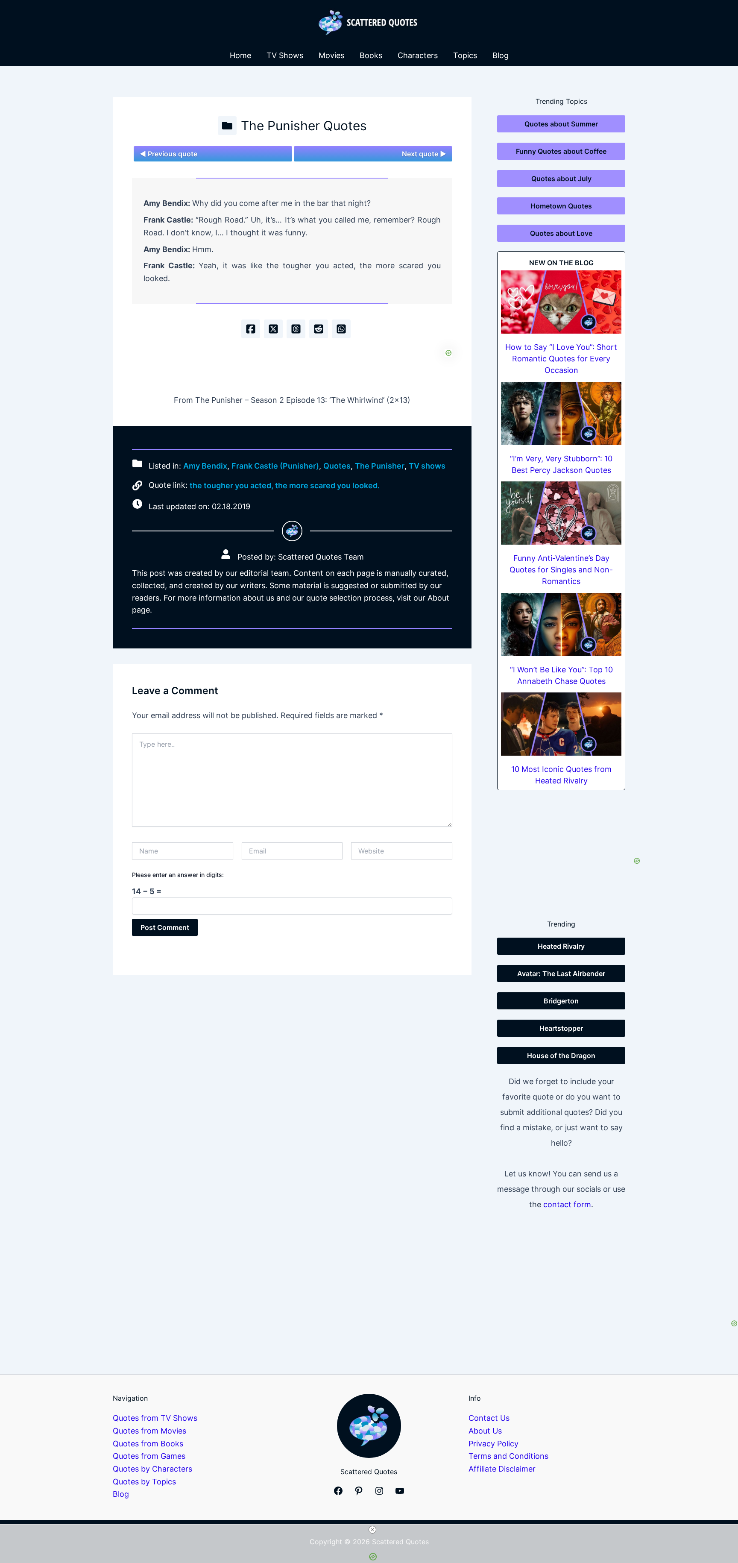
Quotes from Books (148, 1443)
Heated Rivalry (561, 946)
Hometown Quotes (561, 206)
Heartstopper (561, 1028)
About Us (485, 1430)
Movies (331, 55)
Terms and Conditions (508, 1456)
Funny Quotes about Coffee (561, 151)
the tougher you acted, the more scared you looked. (285, 485)
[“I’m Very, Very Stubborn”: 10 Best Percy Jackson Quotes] (561, 413)
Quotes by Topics (144, 1481)
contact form (567, 1204)
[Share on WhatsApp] (341, 329)
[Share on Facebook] (250, 329)
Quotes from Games (149, 1456)
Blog (500, 55)
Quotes (337, 465)
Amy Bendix (205, 465)
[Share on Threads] (296, 329)
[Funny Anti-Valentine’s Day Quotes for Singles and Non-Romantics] (561, 513)
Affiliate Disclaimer (502, 1468)
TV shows (427, 465)
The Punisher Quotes (304, 125)
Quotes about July (561, 178)
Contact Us (489, 1417)
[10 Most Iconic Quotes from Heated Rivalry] (561, 724)
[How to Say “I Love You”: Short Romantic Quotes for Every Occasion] (561, 302)
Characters (418, 55)
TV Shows (284, 55)
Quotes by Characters (152, 1468)
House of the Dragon (561, 1055)
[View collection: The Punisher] (227, 125)
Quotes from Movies (149, 1430)
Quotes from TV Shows (155, 1417)
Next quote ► (424, 154)
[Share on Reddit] (318, 329)
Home (240, 55)
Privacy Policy (493, 1443)
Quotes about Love (561, 233)
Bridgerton (561, 1001)
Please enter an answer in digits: (178, 874)
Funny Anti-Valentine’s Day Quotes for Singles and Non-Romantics (561, 570)
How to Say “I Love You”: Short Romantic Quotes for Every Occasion (561, 359)
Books (371, 55)
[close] (372, 1530)
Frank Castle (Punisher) (275, 465)
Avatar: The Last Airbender (561, 973)
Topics (465, 55)
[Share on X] (273, 329)
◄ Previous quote (168, 154)
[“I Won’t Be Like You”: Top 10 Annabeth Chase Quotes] (561, 624)
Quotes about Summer (561, 124)
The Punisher (379, 465)
